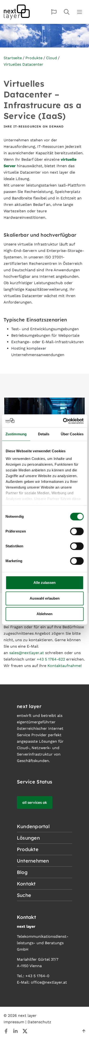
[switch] (77, 531)
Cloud (51, 58)
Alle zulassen (44, 583)
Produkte (33, 58)
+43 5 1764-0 (37, 976)
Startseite (13, 58)
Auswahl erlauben (45, 598)
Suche (67, 12)
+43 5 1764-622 (51, 659)
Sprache (53, 12)
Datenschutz (39, 1022)
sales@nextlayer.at (26, 652)
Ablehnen (44, 614)
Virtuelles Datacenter (23, 64)
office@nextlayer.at (49, 982)
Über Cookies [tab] (72, 434)
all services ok (34, 802)
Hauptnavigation (79, 12)
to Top (83, 1031)
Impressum (14, 1022)
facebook (6, 1031)
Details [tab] (44, 434)
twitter (25, 1031)
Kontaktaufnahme (64, 665)
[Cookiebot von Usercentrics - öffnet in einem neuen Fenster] (63, 421)
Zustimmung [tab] (16, 434)
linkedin (15, 1031)
